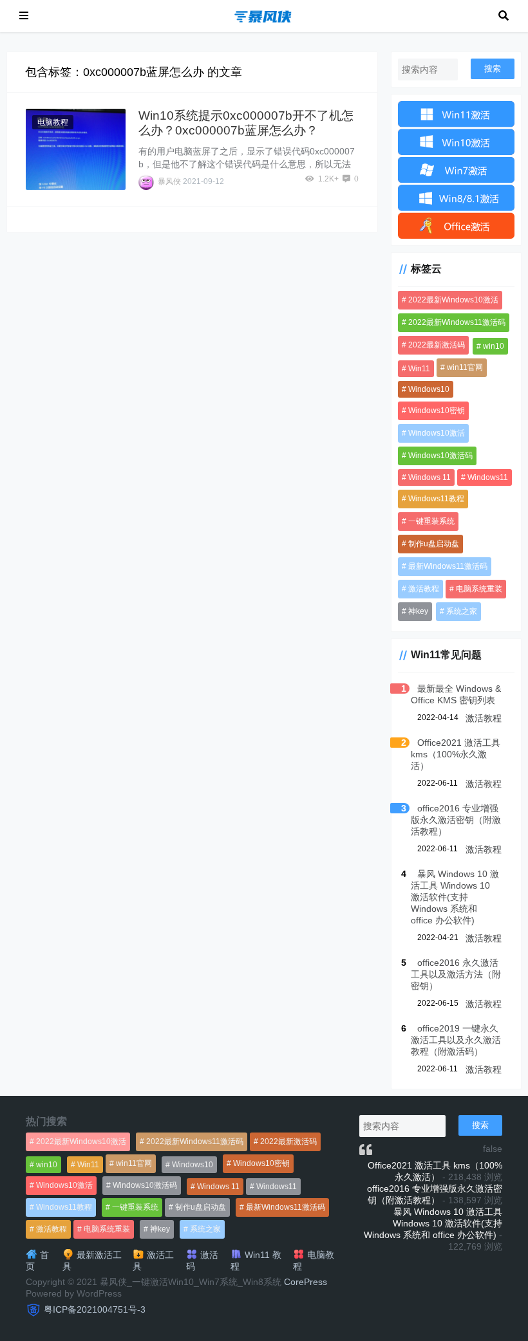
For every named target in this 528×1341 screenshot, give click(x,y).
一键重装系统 (431, 521)
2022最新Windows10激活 (453, 299)
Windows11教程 (436, 498)
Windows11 (487, 477)
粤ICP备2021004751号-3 (95, 1309)
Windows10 (428, 389)
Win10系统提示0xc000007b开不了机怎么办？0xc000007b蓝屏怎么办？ (246, 123)
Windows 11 (429, 477)
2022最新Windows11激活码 (456, 322)
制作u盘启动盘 (433, 543)
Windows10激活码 (440, 455)
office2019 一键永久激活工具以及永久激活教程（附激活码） (456, 1040)
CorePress (305, 1282)
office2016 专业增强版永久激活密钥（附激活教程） (456, 820)
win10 (493, 346)
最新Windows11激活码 (447, 566)
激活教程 (423, 588)
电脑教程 (52, 122)
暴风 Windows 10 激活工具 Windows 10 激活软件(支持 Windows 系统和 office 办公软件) (455, 897)
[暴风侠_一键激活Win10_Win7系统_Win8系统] (263, 15)
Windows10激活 (436, 433)
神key (418, 611)
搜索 (492, 68)
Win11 (419, 368)
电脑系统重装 (479, 588)
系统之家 (461, 611)
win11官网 (465, 367)
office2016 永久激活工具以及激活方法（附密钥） (456, 974)
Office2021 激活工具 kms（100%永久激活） (455, 754)
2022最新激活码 (436, 344)
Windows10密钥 (436, 410)
